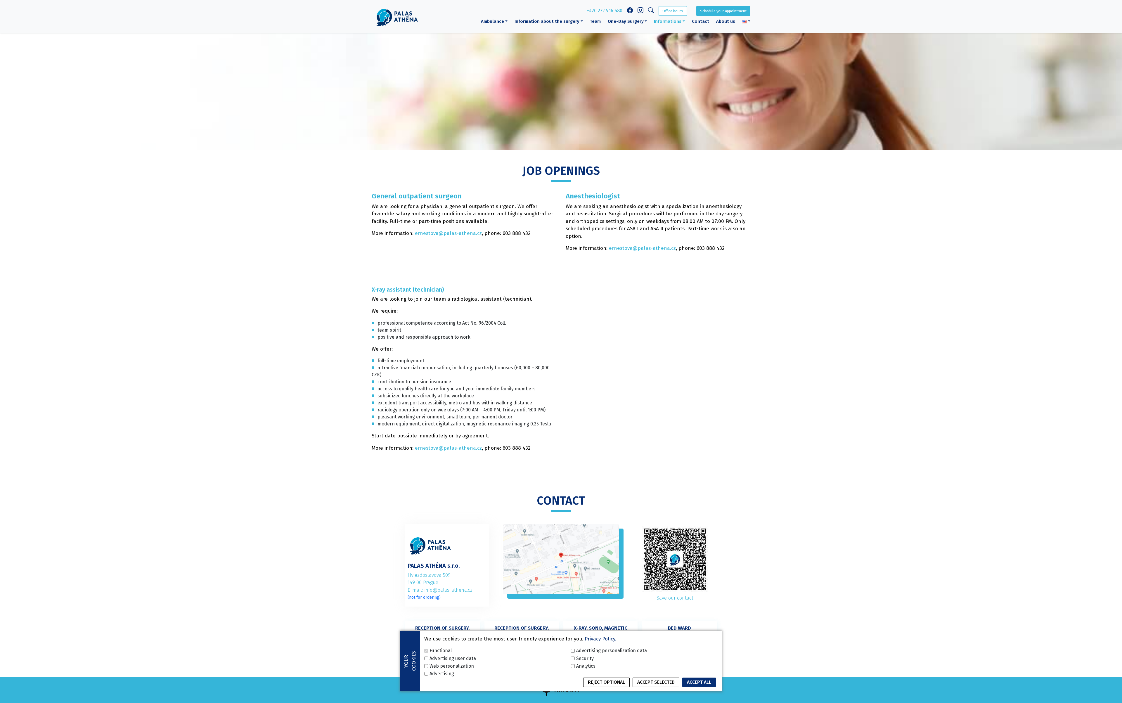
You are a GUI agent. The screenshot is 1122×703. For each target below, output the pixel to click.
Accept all (699, 682)
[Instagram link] (640, 11)
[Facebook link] (630, 11)
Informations (667, 21)
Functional (441, 650)
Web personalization (452, 666)
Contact (700, 21)
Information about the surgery (547, 21)
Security (585, 658)
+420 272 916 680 (604, 10)
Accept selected (656, 682)
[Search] (651, 11)
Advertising (442, 673)
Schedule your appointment (723, 11)
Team (595, 21)
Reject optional (606, 682)
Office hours (672, 11)
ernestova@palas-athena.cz (448, 233)
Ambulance (492, 21)
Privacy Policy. (600, 639)
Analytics (585, 666)
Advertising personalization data (611, 650)
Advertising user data (453, 658)
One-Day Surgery (626, 21)
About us (725, 21)
